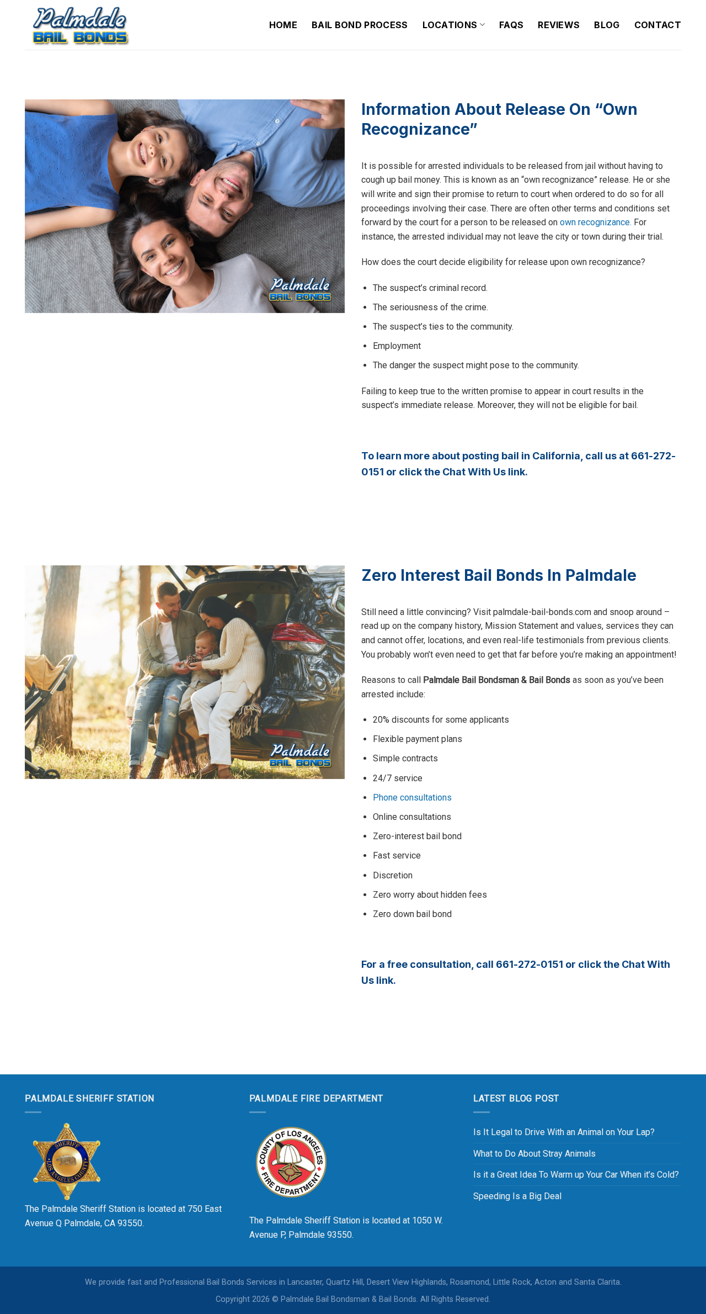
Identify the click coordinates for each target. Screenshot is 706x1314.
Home (283, 24)
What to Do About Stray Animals (534, 1153)
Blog (606, 24)
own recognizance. (596, 222)
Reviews (559, 24)
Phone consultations (412, 797)
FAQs (511, 24)
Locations (450, 24)
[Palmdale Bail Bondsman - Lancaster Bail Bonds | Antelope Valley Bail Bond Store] (80, 25)
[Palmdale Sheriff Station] (66, 1161)
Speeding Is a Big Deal (517, 1196)
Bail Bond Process (360, 24)
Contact (657, 24)
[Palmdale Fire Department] (290, 1161)
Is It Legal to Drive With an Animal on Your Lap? (564, 1132)
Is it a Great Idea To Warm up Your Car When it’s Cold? (576, 1174)
